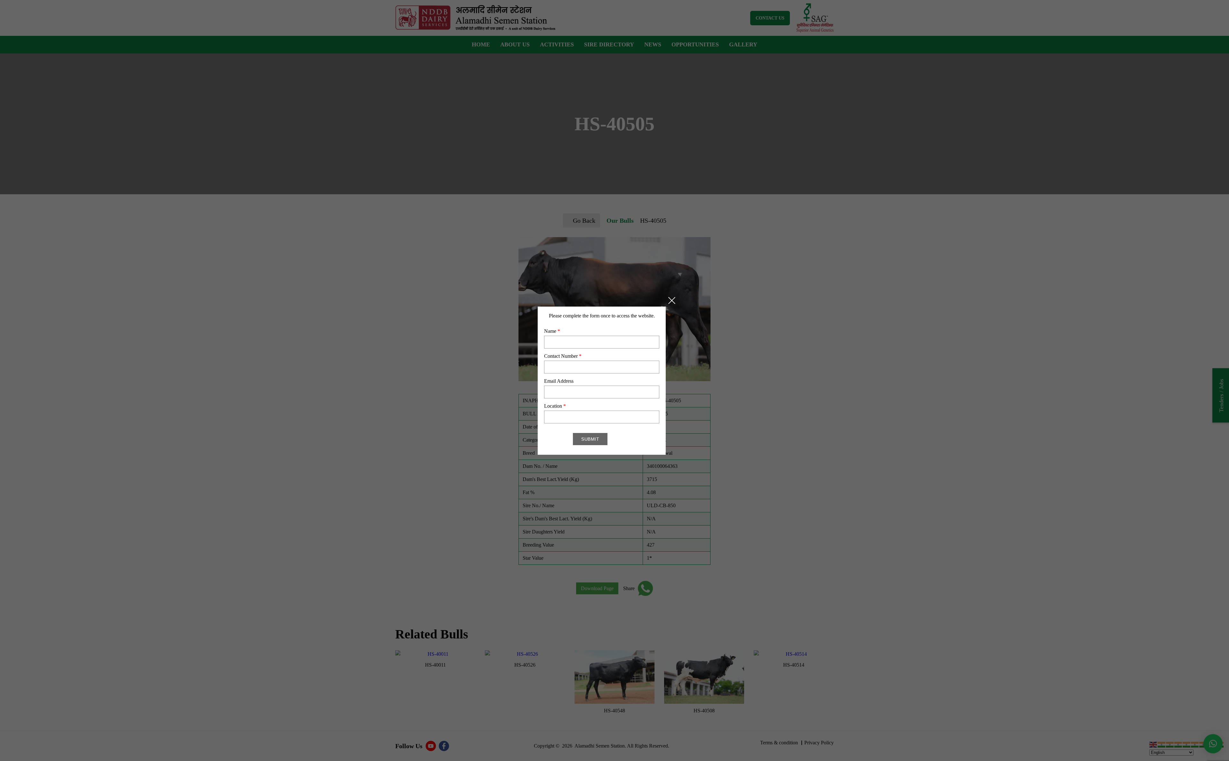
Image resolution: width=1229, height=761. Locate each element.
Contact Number (563, 356)
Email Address (559, 381)
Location (555, 406)
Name (552, 331)
